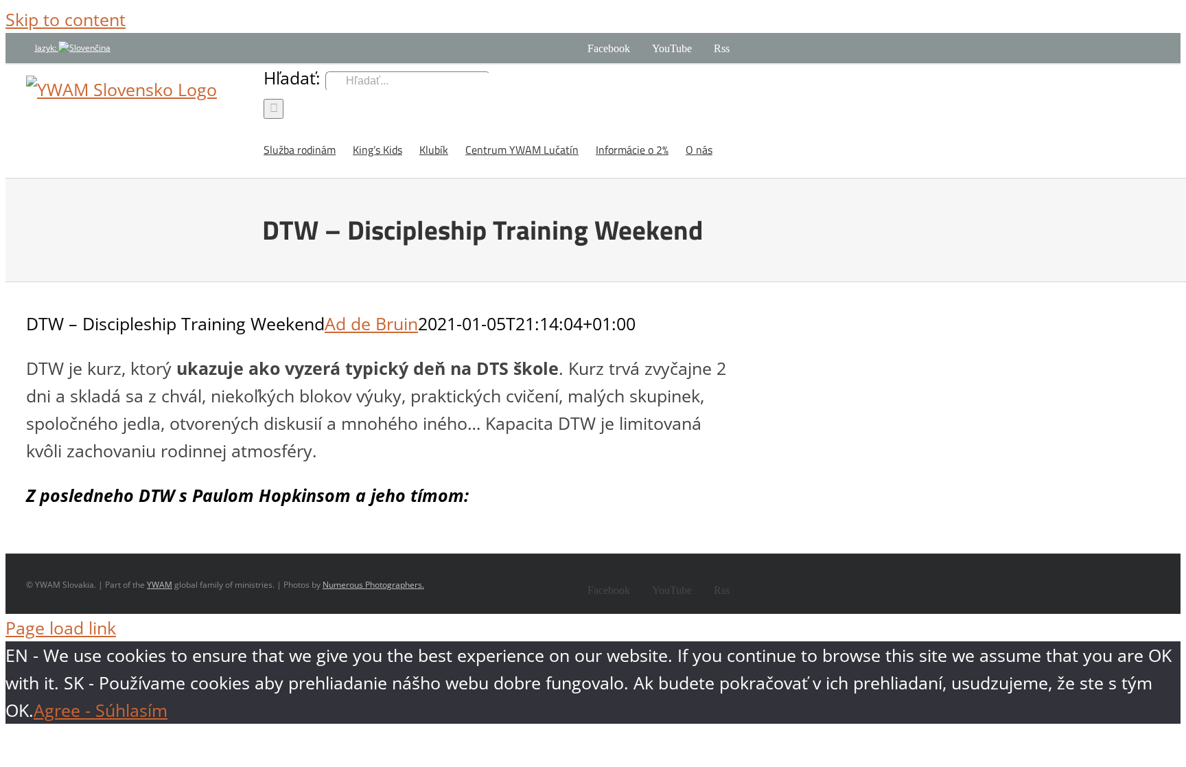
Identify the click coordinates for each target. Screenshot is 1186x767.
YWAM (159, 585)
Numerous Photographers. (373, 585)
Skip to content (65, 19)
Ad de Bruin (371, 323)
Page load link (60, 627)
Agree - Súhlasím (100, 710)
